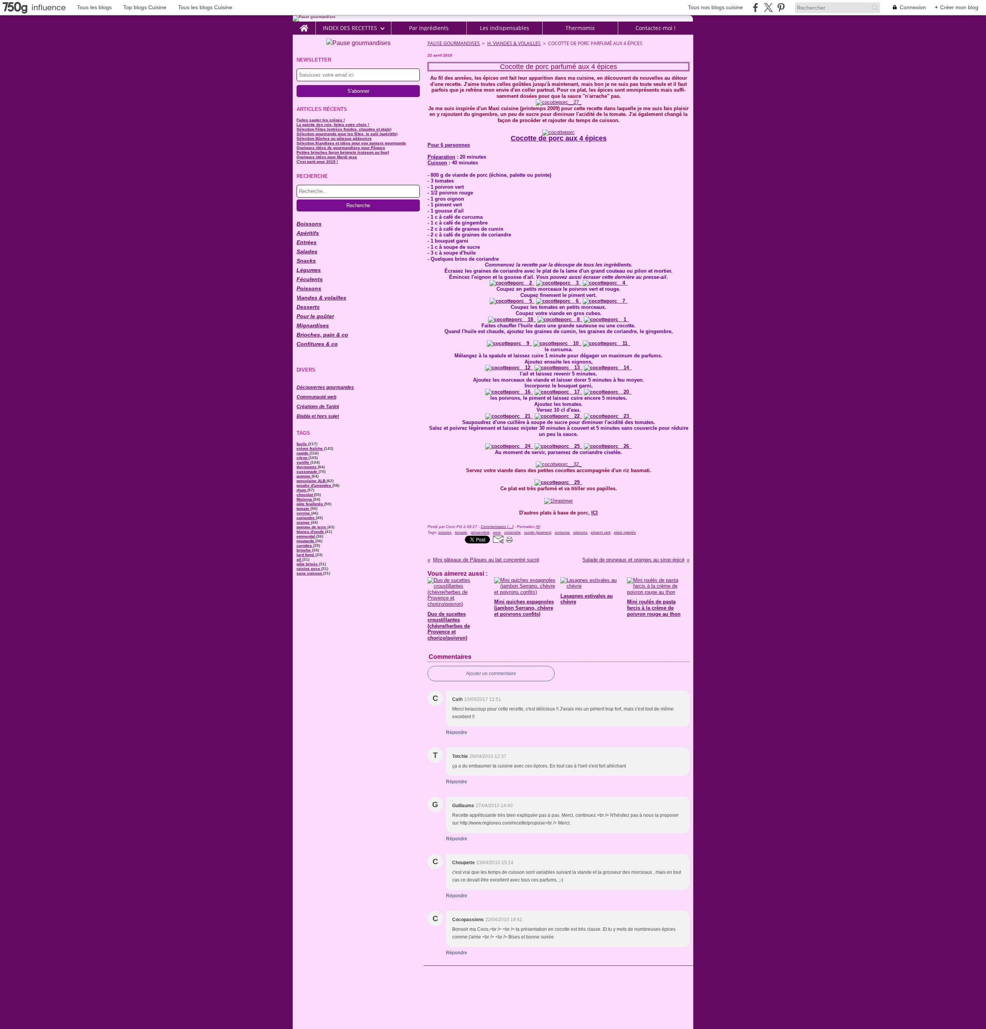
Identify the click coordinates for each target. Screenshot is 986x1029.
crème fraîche (310, 448)
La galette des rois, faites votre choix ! (333, 124)
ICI (594, 513)
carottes (305, 545)
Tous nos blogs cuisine (715, 7)
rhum (302, 490)
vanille (303, 462)
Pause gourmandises (454, 43)
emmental (306, 536)
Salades (307, 251)
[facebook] (755, 7)
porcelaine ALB (312, 481)
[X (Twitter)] (768, 7)
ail (299, 559)
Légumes (309, 270)
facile (302, 444)
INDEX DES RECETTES (350, 28)
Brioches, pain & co (322, 335)
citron (303, 458)
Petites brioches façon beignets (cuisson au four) (343, 152)
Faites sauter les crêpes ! (321, 120)
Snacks (306, 261)
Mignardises (313, 325)
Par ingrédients (429, 28)
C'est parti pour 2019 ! (317, 161)
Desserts (308, 307)
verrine (304, 513)
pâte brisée (308, 564)
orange (304, 522)
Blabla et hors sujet (318, 416)
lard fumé (306, 555)
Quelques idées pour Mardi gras (327, 157)
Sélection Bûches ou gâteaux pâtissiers (334, 138)
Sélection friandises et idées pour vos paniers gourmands (351, 143)
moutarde (306, 541)
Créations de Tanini (318, 406)
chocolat (305, 495)
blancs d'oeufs (311, 532)
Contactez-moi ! (656, 28)
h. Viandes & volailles (514, 43)
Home (304, 25)
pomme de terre (312, 527)
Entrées (307, 242)
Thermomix (580, 28)
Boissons (309, 224)
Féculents (310, 279)
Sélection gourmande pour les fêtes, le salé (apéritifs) (347, 134)
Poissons (309, 288)
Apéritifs (308, 233)
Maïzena (305, 499)
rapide (303, 453)
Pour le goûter (315, 316)
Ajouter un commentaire (491, 673)
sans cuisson (310, 573)
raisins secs (309, 568)
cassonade (308, 471)
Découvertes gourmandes (325, 387)
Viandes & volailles (321, 298)
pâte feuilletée (310, 504)
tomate (303, 508)
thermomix (307, 467)
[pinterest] (781, 7)
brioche (304, 550)
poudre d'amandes (314, 485)
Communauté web (316, 397)
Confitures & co (317, 344)
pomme (304, 476)
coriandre (306, 518)
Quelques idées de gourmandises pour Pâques (341, 148)
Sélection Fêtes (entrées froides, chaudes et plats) (344, 129)
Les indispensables (504, 28)
